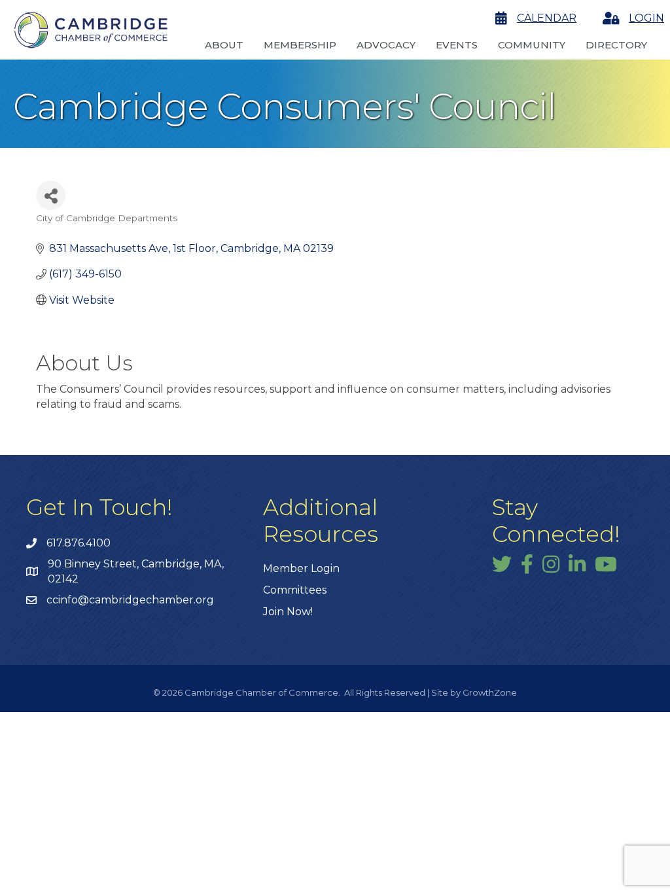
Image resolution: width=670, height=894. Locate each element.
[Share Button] (50, 195)
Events (457, 45)
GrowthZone (490, 692)
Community (531, 45)
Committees (294, 590)
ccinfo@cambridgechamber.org (130, 600)
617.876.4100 (78, 543)
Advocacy (386, 45)
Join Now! (288, 611)
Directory (616, 45)
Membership (300, 45)
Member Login (301, 568)
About (224, 45)
